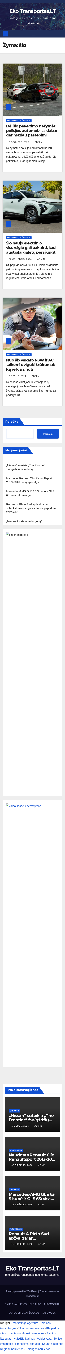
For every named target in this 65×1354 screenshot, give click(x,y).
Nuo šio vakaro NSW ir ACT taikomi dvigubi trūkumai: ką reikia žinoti (31, 365)
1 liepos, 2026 (20, 1126)
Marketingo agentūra (25, 1323)
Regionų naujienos (11, 1349)
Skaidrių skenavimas (31, 1328)
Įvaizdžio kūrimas (24, 1338)
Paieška (11, 422)
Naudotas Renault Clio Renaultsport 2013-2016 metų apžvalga (32, 1159)
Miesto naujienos (33, 1333)
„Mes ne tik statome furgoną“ (24, 521)
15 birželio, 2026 (22, 1244)
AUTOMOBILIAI (16, 1150)
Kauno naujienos (52, 1343)
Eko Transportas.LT (32, 11)
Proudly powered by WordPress (22, 1291)
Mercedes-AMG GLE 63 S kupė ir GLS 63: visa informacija (32, 1199)
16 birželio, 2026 (22, 1204)
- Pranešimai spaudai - (28, 1343)
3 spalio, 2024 (18, 376)
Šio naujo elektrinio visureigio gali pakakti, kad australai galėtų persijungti (31, 248)
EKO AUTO (14, 1111)
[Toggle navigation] (33, 34)
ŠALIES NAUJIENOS (16, 1304)
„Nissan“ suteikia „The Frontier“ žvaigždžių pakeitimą (31, 1120)
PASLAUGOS (49, 1312)
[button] (60, 33)
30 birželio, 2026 (22, 1165)
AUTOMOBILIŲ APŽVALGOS (19, 121)
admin (38, 142)
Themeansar (32, 1296)
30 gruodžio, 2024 (20, 259)
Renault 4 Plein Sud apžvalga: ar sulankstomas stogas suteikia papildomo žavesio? (31, 508)
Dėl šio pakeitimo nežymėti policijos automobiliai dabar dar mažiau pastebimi (31, 131)
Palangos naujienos (38, 1349)
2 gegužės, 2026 (19, 142)
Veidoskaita (44, 1338)
